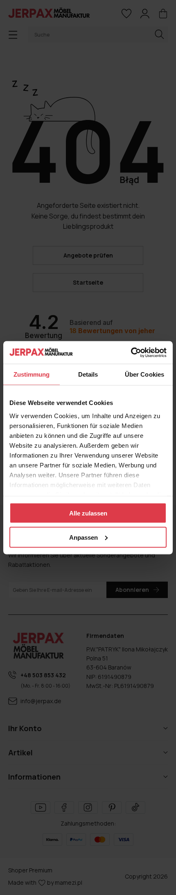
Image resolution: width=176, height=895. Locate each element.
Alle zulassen (88, 513)
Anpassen (83, 537)
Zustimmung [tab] (32, 374)
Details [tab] (88, 374)
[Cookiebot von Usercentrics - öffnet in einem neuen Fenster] (131, 352)
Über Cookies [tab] (144, 374)
